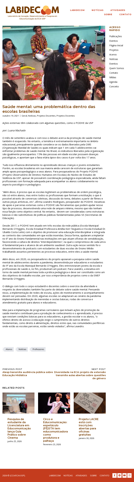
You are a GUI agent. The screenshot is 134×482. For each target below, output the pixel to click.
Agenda (113, 81)
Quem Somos (116, 68)
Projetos (113, 49)
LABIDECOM (77, 10)
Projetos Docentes (66, 115)
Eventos (113, 40)
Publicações (115, 36)
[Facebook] (114, 475)
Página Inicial (116, 45)
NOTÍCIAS (97, 10)
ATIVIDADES (117, 10)
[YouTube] (124, 475)
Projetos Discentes (46, 115)
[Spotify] (119, 475)
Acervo (113, 54)
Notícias (32, 115)
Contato (113, 72)
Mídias (112, 77)
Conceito (114, 86)
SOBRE (108, 14)
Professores (38, 349)
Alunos (9, 349)
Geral (24, 115)
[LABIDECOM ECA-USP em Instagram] (129, 475)
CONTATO (125, 14)
